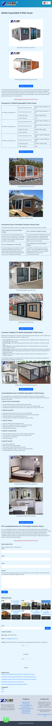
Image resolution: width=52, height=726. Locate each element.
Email (3, 556)
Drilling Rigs (26, 704)
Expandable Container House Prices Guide (12, 682)
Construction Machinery (26, 705)
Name (3, 548)
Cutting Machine (26, 711)
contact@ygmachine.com (11, 638)
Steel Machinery (26, 707)
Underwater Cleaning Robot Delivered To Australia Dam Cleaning (18, 677)
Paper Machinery (26, 710)
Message (3, 570)
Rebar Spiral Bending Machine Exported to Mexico (14, 684)
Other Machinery (26, 713)
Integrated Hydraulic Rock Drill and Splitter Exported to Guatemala (18, 679)
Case (2, 691)
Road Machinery (26, 702)
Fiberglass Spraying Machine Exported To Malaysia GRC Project (17, 674)
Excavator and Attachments (26, 708)
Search (2, 625)
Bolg (2, 689)
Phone (3, 563)
